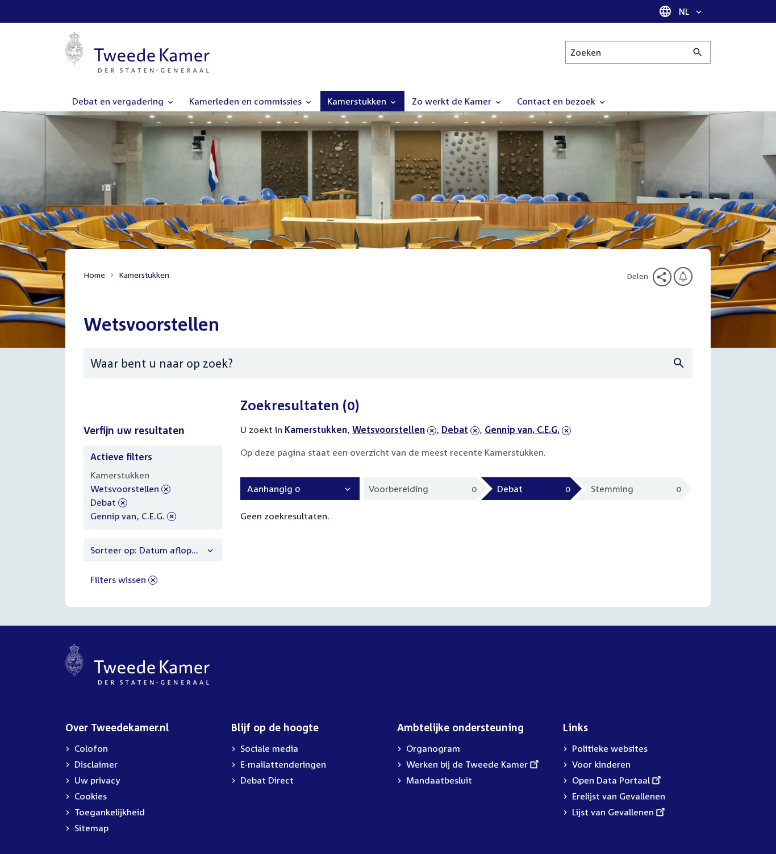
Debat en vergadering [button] (119, 101)
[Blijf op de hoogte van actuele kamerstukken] (683, 276)
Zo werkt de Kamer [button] (453, 101)
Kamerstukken (144, 275)
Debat (460, 429)
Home (94, 275)
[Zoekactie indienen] (698, 52)
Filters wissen (118, 579)
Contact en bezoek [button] (557, 101)
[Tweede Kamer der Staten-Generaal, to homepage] (137, 52)
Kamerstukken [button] (358, 101)
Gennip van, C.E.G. (522, 429)
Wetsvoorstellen (388, 429)
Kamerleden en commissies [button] (246, 101)
